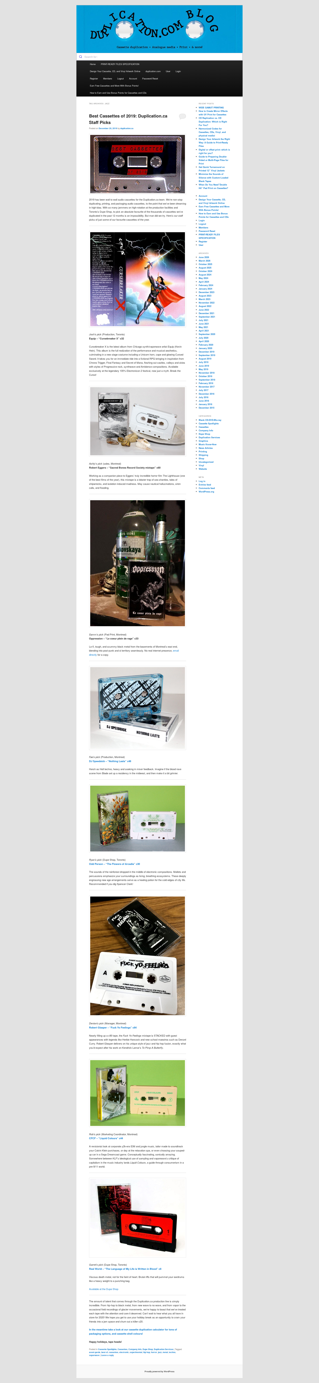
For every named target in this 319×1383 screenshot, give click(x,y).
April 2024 (204, 281)
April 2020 (204, 341)
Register (94, 78)
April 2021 (204, 330)
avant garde (94, 1352)
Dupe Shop (148, 1349)
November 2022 (206, 302)
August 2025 (205, 267)
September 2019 (207, 355)
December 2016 (206, 393)
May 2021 (203, 327)
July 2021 (203, 320)
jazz (160, 1352)
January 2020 (205, 348)
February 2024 (206, 285)
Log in (202, 481)
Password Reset (150, 78)
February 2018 (206, 383)
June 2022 (204, 309)
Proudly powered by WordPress (159, 1371)
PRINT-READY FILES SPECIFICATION (120, 64)
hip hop (146, 1352)
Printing (203, 451)
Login (178, 71)
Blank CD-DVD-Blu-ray (210, 419)
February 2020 (206, 344)
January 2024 (205, 288)
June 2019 (204, 365)
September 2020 (207, 334)
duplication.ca (126, 128)
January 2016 (205, 404)
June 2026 (204, 257)
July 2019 (203, 362)
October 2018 (205, 376)
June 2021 (204, 323)
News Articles (206, 448)
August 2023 (205, 295)
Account (133, 78)
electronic (124, 1352)
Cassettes (122, 1349)
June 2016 (204, 400)
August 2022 (205, 306)
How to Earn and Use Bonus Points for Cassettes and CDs (118, 92)
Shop (201, 458)
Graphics (203, 440)
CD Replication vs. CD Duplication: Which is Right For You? (213, 121)
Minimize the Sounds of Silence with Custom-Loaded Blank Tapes (213, 177)
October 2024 (205, 271)
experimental (136, 1352)
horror (154, 1352)
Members (107, 78)
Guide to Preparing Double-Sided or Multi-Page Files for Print (213, 160)
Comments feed (207, 488)
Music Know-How (207, 444)
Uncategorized (206, 461)
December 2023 (206, 292)
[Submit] (80, 56)
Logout (120, 78)
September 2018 (207, 379)
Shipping (203, 454)
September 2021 (207, 316)
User (168, 71)
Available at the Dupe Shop (103, 1289)
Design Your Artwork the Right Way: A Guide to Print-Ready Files (214, 142)
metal (165, 1352)
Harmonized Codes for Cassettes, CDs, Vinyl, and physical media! (212, 132)
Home (93, 64)
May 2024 (203, 278)
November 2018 (206, 372)
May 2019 (203, 369)
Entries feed (205, 484)
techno (172, 1352)
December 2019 (206, 351)
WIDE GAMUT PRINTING (211, 107)
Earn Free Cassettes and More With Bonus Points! (114, 85)
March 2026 (204, 260)
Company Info (135, 1349)
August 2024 (205, 274)
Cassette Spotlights (107, 1349)
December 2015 (206, 407)
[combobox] (159, 56)
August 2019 (205, 358)
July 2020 (203, 337)
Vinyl (201, 465)
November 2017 (206, 386)
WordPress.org (206, 491)
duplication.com (153, 71)
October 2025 (205, 264)
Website (203, 468)
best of (104, 1352)
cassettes (113, 1352)
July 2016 (203, 397)
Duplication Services (163, 1349)
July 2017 (203, 390)
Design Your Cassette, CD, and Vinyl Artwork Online (115, 71)
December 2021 (206, 313)
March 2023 (204, 299)
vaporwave (94, 1355)
